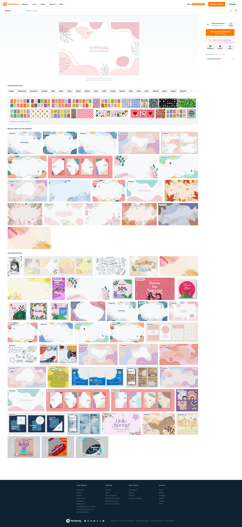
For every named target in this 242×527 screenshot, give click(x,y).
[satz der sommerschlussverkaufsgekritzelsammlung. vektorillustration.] (23, 354)
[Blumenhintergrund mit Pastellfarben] (25, 214)
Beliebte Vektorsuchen (112, 498)
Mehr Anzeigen (191, 114)
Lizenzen (108, 490)
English (161, 490)
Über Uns (132, 495)
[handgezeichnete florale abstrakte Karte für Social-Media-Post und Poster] (80, 167)
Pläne (189, 4)
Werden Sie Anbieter (135, 498)
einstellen (183, 91)
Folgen (231, 25)
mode (96, 91)
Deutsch (161, 498)
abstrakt (44, 91)
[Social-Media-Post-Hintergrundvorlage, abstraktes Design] (143, 400)
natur (147, 91)
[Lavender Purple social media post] (121, 424)
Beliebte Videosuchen (112, 504)
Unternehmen (81, 498)
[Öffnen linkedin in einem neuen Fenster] (91, 521)
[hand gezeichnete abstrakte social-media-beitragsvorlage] (187, 400)
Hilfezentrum (133, 490)
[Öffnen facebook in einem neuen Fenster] (85, 521)
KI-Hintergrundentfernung (85, 509)
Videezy (79, 495)
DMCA (107, 493)
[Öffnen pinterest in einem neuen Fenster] (94, 521)
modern (87, 91)
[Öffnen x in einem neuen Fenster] (100, 521)
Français (161, 501)
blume (165, 91)
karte (131, 91)
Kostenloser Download (220, 32)
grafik (104, 91)
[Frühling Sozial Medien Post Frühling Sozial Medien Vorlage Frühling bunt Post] (58, 377)
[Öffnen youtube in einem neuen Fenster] (103, 521)
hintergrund (22, 91)
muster (78, 91)
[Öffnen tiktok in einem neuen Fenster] (97, 521)
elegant (173, 91)
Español (161, 493)
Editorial (52, 4)
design (11, 91)
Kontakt (131, 493)
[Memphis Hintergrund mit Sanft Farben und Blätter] (158, 424)
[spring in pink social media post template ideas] (155, 289)
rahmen (122, 91)
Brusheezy (80, 490)
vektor (69, 91)
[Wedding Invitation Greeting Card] (15, 266)
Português (162, 495)
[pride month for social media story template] (58, 289)
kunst (139, 91)
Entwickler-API (81, 504)
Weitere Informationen (214, 59)
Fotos (34, 4)
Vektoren (25, 4)
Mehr (61, 4)
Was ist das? (222, 54)
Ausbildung (80, 501)
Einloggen (232, 4)
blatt (53, 91)
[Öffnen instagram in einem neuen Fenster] (88, 521)
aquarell (155, 91)
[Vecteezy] (11, 4)
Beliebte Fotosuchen (111, 501)
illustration (33, 91)
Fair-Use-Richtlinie (169, 521)
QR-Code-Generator (83, 512)
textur (61, 91)
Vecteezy (79, 493)
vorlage (112, 91)
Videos (43, 4)
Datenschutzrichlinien (156, 521)
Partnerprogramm (111, 495)
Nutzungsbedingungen (142, 521)
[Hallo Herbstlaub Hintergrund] (181, 191)
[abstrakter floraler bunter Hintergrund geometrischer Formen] (24, 143)
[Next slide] (195, 91)
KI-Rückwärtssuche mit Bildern (86, 506)
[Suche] (231, 11)
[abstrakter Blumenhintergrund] (139, 214)
